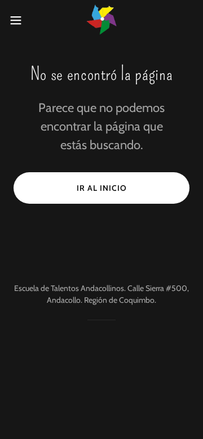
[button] (19, 20)
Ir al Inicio (102, 188)
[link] (101, 20)
